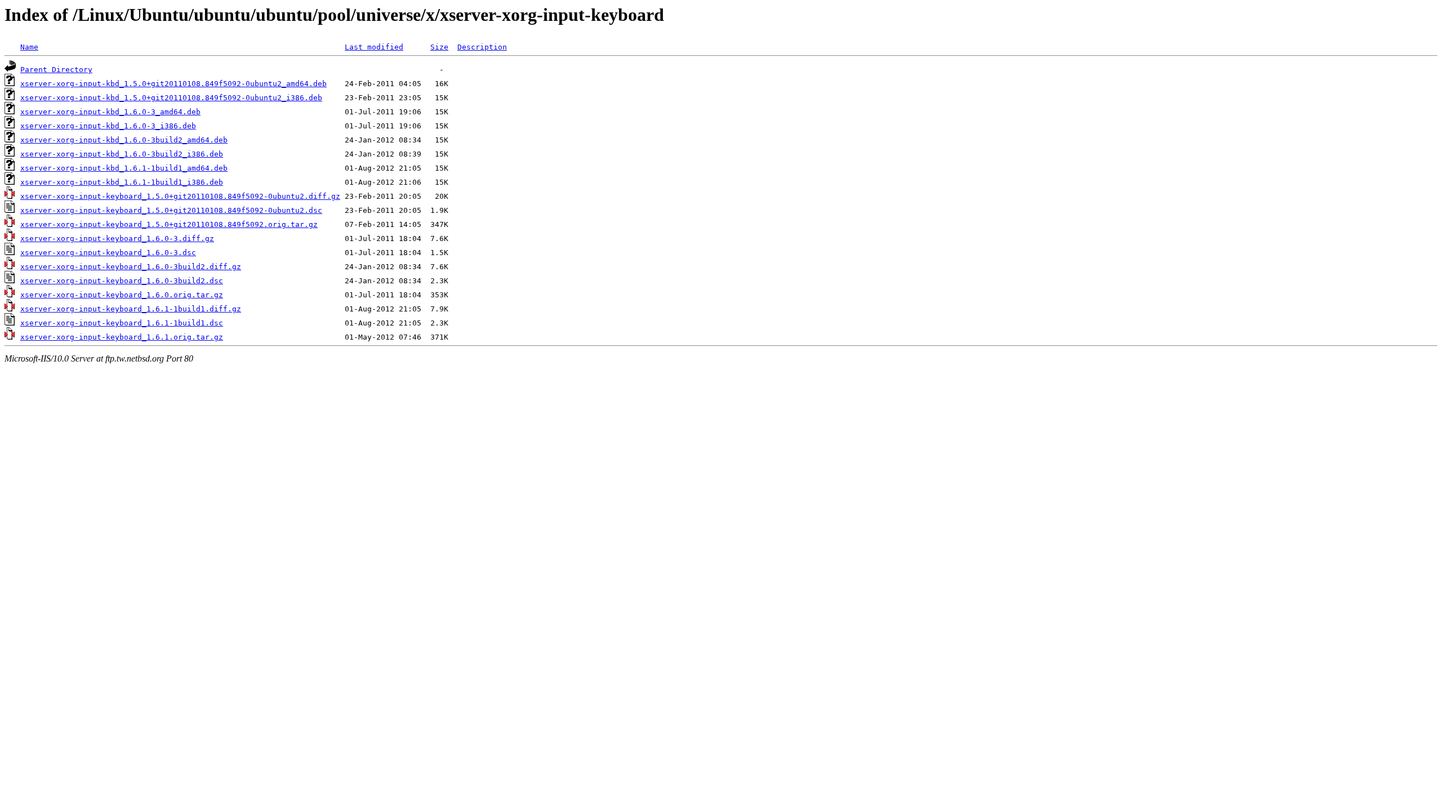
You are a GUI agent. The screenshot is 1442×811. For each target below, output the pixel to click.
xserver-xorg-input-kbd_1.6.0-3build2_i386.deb (121, 154)
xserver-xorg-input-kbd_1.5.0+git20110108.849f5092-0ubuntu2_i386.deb (171, 97)
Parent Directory (56, 69)
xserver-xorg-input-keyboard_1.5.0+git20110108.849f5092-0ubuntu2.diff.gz (180, 196)
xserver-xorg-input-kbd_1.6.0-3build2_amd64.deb (124, 140)
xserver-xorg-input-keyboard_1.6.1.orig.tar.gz (121, 337)
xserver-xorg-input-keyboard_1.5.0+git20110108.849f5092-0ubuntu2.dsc (171, 210)
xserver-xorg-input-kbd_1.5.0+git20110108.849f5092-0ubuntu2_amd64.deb (173, 83)
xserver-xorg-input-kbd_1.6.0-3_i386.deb (108, 126)
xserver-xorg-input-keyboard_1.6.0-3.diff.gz (117, 238)
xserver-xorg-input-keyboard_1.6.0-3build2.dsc (121, 281)
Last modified (374, 47)
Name (29, 47)
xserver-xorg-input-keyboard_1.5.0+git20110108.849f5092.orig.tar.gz (169, 224)
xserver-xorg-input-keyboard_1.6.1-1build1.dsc (121, 323)
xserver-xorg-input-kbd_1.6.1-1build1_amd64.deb (124, 168)
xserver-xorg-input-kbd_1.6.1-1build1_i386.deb (121, 182)
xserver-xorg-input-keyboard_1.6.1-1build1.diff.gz (130, 309)
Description (482, 47)
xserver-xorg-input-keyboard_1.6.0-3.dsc (108, 252)
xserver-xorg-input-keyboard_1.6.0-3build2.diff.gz (130, 266)
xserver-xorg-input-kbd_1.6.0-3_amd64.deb (110, 112)
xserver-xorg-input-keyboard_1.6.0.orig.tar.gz (121, 295)
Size (439, 47)
